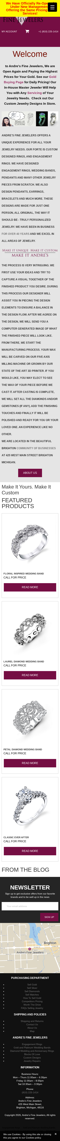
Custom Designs (32, 1057)
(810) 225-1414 (30, 1092)
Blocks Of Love (32, 1054)
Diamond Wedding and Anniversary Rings (32, 1051)
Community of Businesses (36, 448)
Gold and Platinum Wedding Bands (32, 1047)
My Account (9, 31)
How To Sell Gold (32, 998)
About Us (32, 1027)
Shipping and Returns (32, 1021)
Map (32, 1031)
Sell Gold (32, 984)
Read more (30, 587)
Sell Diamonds (32, 991)
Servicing (34, 93)
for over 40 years (16, 233)
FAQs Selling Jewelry (32, 1008)
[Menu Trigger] (52, 7)
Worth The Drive (32, 1004)
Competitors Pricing (32, 1001)
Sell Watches (32, 994)
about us (30, 472)
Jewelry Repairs (32, 1061)
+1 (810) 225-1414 (48, 31)
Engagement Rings (32, 1044)
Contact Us (32, 1024)
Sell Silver (32, 988)
